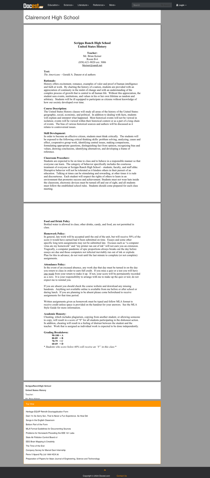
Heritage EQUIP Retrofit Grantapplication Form (47, 411)
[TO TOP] (105, 470)
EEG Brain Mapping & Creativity (40, 441)
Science (68, 5)
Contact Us (122, 475)
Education (53, 5)
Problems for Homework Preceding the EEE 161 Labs (50, 432)
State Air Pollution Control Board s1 (42, 437)
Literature (82, 5)
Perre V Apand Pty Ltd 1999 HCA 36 (42, 454)
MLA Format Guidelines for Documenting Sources (48, 428)
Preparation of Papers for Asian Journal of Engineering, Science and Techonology (63, 458)
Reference (98, 5)
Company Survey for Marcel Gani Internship (46, 450)
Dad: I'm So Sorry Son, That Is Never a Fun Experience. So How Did (57, 415)
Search (166, 5)
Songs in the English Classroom (40, 420)
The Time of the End (35, 445)
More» (112, 5)
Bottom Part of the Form (37, 424)
